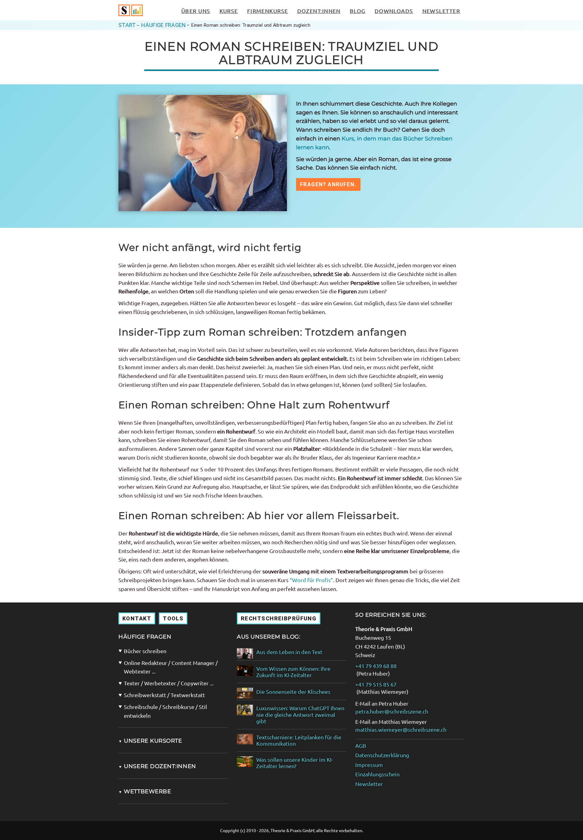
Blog (358, 11)
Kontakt (136, 618)
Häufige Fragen (163, 25)
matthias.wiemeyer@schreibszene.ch (400, 729)
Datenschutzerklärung (382, 755)
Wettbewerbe (144, 791)
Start (127, 25)
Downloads (394, 11)
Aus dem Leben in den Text (289, 652)
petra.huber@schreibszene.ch (391, 711)
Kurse (229, 11)
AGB (360, 745)
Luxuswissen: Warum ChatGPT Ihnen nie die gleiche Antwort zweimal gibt (300, 714)
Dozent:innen (319, 11)
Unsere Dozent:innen (157, 766)
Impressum (369, 764)
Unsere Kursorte (150, 740)
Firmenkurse (267, 11)
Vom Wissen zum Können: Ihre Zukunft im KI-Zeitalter (293, 671)
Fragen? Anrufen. (328, 184)
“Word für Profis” (311, 580)
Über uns (195, 11)
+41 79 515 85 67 (376, 684)
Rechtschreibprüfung (278, 618)
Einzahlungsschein (377, 774)
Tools (173, 618)
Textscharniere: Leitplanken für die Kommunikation (298, 740)
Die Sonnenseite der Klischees (293, 691)
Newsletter (441, 11)
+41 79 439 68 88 (376, 666)
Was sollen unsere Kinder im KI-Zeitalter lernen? (294, 762)
